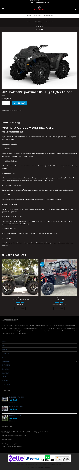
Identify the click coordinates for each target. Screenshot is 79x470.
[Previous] (1, 287)
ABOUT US (5, 353)
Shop (3, 345)
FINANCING (6, 365)
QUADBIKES (38, 21)
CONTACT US (6, 349)
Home (28, 21)
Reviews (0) (16, 123)
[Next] (77, 287)
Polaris (49, 21)
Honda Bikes (6, 369)
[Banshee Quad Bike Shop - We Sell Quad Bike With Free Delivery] (39, 9)
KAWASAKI (5, 373)
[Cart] (75, 9)
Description (6, 123)
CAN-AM (5, 381)
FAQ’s (4, 357)
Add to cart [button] (20, 308)
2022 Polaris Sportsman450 (20, 299)
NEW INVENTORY (17, 110)
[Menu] (3, 9)
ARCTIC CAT (6, 385)
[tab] (6, 123)
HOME (4, 341)
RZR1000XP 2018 (59, 299)
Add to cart (19, 103)
